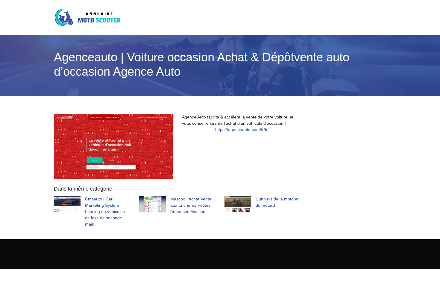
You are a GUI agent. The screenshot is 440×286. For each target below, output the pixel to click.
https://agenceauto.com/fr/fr (241, 129)
